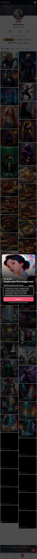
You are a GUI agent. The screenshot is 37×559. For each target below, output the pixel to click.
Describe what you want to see (14, 285)
